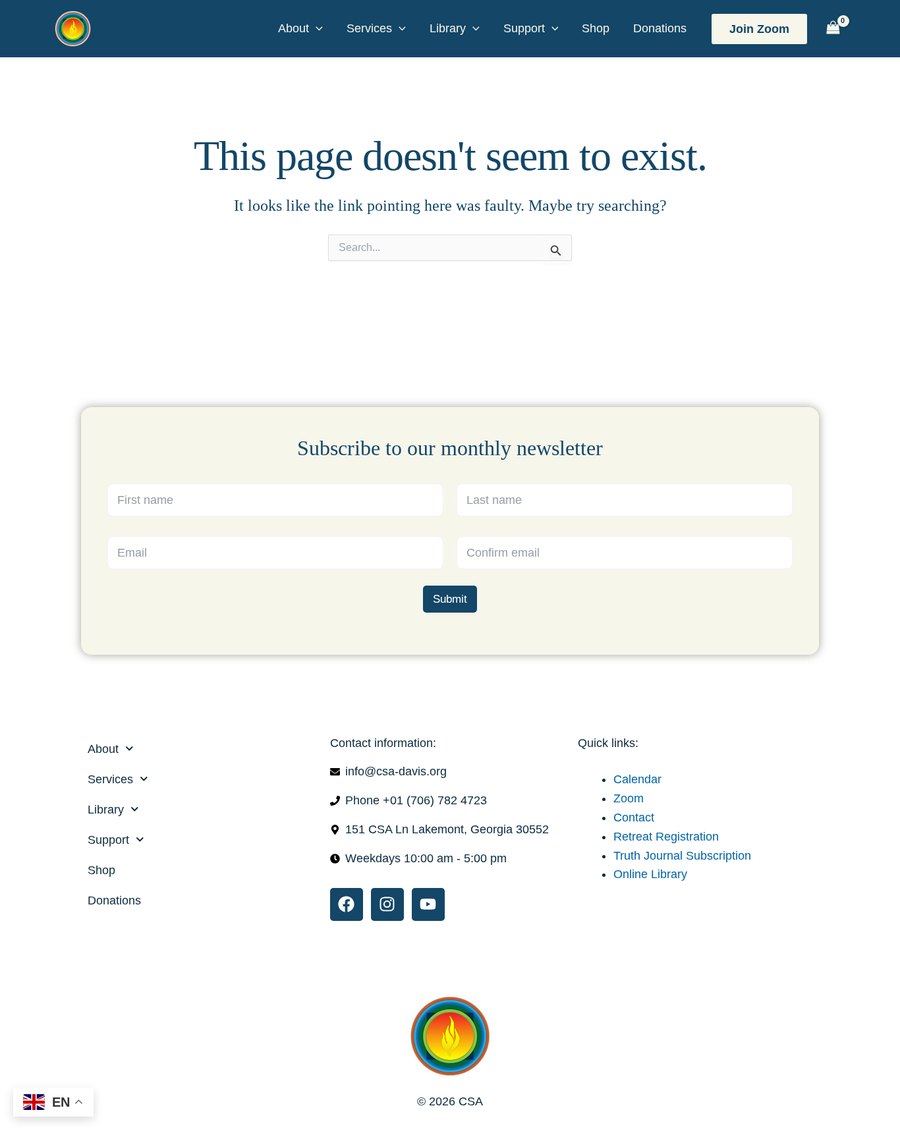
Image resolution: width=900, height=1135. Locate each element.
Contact (633, 817)
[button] (316, 28)
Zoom (628, 798)
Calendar (637, 779)
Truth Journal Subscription (682, 855)
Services (369, 28)
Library (448, 28)
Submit (450, 599)
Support (524, 28)
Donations (660, 28)
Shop (595, 28)
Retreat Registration (666, 836)
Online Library (650, 874)
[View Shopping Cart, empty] (832, 28)
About (293, 28)
